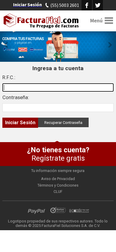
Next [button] (110, 45)
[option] (58, 45)
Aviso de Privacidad (58, 178)
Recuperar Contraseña (63, 122)
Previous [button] (6, 45)
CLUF (58, 191)
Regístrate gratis (58, 154)
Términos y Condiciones (58, 185)
